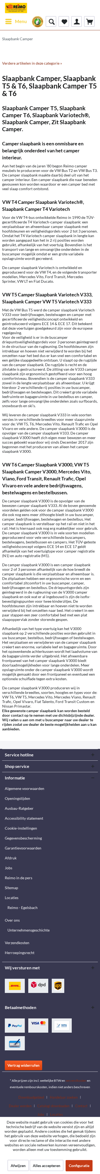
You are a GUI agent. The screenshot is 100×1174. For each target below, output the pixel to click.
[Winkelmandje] (89, 21)
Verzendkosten (17, 942)
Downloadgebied (31, 1097)
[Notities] (63, 21)
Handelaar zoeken (64, 1097)
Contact (81, 1106)
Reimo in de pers (18, 877)
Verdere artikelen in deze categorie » (32, 63)
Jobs (8, 868)
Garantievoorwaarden (23, 848)
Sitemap (11, 887)
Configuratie (79, 1165)
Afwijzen (18, 1165)
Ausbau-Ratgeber (19, 808)
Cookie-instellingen (21, 828)
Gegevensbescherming (23, 838)
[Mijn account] (76, 21)
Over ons (12, 920)
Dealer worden (20, 1106)
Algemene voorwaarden (24, 788)
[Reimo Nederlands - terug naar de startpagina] (16, 8)
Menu (21, 21)
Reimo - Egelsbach (22, 907)
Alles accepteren (46, 1165)
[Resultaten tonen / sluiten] (51, 21)
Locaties (11, 897)
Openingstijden (17, 798)
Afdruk (11, 858)
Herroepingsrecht (19, 952)
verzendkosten (76, 1081)
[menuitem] (16, 21)
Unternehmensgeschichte (28, 930)
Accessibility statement (24, 818)
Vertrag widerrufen (23, 1065)
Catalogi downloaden (53, 1106)
